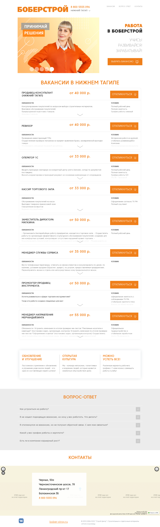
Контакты (138, 6)
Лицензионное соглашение (141, 512)
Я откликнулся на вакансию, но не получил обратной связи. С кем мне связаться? (64, 425)
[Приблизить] (3, 469)
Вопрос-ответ (125, 6)
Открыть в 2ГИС (154, 512)
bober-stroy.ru (59, 522)
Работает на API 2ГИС (142, 511)
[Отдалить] (3, 473)
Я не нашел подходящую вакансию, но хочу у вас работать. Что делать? (58, 417)
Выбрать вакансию (122, 62)
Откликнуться (122, 94)
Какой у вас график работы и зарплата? (42, 433)
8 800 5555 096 (80, 7)
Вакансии (111, 6)
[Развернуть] (156, 469)
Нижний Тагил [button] (79, 11)
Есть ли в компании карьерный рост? (40, 441)
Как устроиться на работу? (34, 409)
